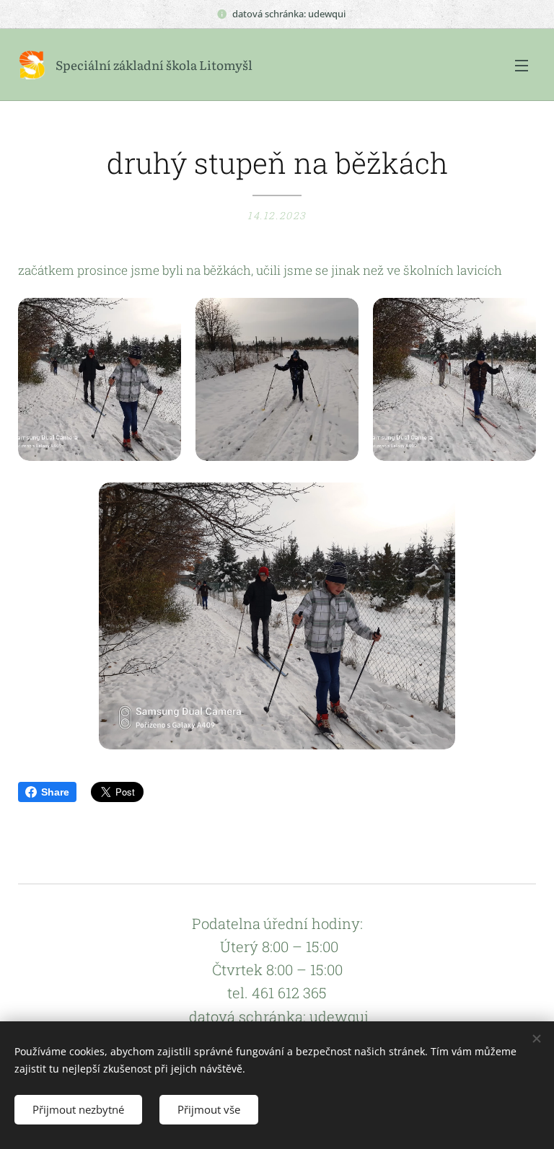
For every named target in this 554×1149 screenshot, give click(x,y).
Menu (521, 64)
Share (55, 792)
